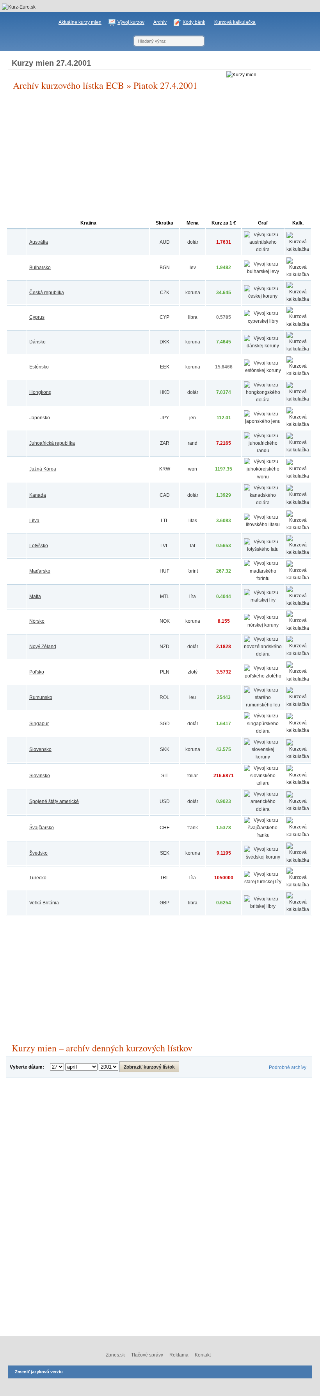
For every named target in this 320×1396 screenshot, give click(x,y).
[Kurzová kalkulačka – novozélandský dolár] (297, 653)
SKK (164, 749)
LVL (164, 545)
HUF (164, 571)
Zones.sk (115, 1355)
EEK (164, 367)
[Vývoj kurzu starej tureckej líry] (263, 881)
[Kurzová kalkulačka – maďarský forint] (297, 577)
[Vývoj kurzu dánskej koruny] (263, 346)
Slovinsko (39, 775)
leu (192, 697)
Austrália (38, 242)
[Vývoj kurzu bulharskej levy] (263, 271)
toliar (192, 775)
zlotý (192, 672)
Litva (34, 520)
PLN (164, 672)
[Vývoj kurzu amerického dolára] (263, 809)
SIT (164, 775)
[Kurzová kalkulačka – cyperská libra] (297, 324)
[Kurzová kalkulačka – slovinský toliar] (297, 782)
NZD (164, 646)
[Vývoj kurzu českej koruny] (263, 296)
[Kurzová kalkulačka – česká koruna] (297, 299)
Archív (160, 22)
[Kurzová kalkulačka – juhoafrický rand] (297, 450)
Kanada (37, 495)
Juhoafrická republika (52, 443)
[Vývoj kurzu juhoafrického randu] (263, 450)
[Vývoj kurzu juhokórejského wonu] (263, 477)
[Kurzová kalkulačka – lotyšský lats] (297, 552)
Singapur (39, 723)
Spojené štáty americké (54, 801)
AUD (165, 242)
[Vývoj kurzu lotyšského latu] (263, 549)
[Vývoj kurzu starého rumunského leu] (263, 705)
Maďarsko (39, 571)
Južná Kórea (42, 469)
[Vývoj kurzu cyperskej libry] (263, 321)
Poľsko (36, 672)
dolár (192, 242)
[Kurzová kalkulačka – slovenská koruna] (297, 756)
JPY (164, 417)
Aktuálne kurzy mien (80, 22)
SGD (165, 723)
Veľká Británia (44, 903)
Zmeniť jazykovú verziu (39, 1371)
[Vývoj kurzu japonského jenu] (263, 421)
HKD (165, 392)
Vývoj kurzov (130, 22)
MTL (164, 596)
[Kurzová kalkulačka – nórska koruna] (297, 628)
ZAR (164, 443)
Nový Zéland (42, 646)
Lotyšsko (38, 545)
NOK (165, 621)
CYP (164, 317)
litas (192, 520)
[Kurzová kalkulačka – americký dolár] (297, 808)
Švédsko (38, 853)
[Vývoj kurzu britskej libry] (263, 906)
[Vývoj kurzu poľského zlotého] (263, 676)
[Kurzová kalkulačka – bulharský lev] (297, 274)
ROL (164, 697)
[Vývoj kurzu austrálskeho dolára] (263, 249)
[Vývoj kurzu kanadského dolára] (263, 502)
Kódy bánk (194, 22)
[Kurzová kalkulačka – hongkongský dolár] (297, 399)
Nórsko (36, 621)
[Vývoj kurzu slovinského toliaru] (263, 783)
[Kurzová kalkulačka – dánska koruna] (297, 349)
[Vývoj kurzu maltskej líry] (263, 600)
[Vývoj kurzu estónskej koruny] (263, 370)
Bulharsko (40, 267)
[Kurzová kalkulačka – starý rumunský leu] (297, 704)
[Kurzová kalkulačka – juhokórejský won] (297, 476)
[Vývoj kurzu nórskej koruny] (263, 625)
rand (192, 443)
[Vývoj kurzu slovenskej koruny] (263, 757)
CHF (164, 827)
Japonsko (39, 417)
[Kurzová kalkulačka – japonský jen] (297, 424)
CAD (165, 495)
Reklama (178, 1355)
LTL (165, 520)
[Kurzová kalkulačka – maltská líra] (297, 603)
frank (192, 827)
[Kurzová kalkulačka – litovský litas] (297, 527)
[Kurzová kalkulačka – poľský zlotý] (297, 679)
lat (192, 545)
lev (193, 267)
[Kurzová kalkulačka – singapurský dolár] (297, 730)
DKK (164, 342)
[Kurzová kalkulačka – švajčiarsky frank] (297, 834)
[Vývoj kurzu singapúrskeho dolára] (263, 731)
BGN (165, 267)
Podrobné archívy (287, 1067)
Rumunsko (40, 697)
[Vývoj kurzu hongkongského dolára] (263, 399)
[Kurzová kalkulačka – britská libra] (297, 909)
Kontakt (203, 1355)
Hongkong (40, 392)
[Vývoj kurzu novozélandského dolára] (263, 654)
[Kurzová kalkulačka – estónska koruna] (297, 373)
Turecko (37, 877)
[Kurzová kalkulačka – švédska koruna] (297, 860)
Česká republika (46, 292)
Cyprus (36, 317)
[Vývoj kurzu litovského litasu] (263, 524)
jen (192, 417)
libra (192, 317)
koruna (192, 292)
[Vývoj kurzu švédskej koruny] (263, 857)
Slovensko (40, 749)
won (192, 469)
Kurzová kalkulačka (235, 22)
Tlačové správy (147, 1355)
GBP (164, 903)
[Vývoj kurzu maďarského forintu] (263, 578)
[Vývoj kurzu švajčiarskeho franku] (263, 835)
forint (192, 571)
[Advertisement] (159, 154)
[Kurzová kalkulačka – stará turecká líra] (297, 885)
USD (165, 801)
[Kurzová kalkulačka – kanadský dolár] (297, 502)
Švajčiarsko (41, 827)
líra (192, 596)
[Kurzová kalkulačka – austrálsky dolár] (297, 249)
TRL (164, 877)
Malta (35, 596)
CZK (164, 292)
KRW (164, 469)
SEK (164, 853)
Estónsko (39, 367)
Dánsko (37, 342)
